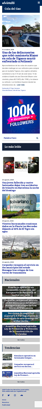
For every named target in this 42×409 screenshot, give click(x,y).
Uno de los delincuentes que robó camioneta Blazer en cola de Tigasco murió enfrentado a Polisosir (20, 57)
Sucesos (17, 88)
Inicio (4, 400)
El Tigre (11, 88)
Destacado (5, 88)
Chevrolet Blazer (7, 90)
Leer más (20, 85)
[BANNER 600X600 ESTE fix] (21, 115)
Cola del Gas (16, 90)
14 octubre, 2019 (8, 49)
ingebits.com (21, 391)
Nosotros (5, 402)
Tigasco (23, 90)
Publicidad (6, 405)
